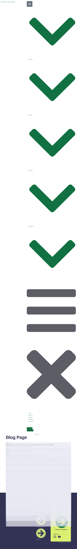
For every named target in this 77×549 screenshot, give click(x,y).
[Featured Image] (38, 442)
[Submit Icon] (29, 428)
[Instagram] (54, 536)
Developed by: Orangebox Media (65, 542)
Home (36, 434)
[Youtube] (59, 536)
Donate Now (30, 430)
